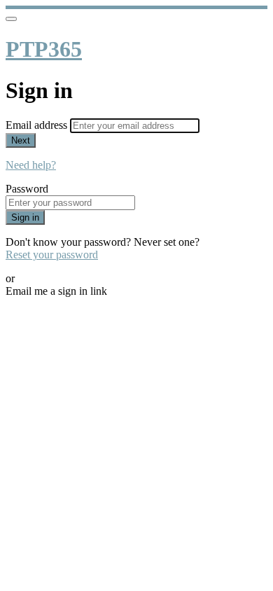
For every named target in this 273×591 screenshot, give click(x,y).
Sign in (25, 217)
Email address (38, 125)
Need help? (31, 165)
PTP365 (44, 49)
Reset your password (52, 254)
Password (27, 189)
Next (20, 140)
